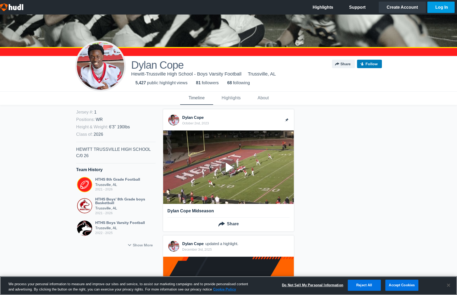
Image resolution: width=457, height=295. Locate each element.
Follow (371, 64)
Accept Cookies (402, 285)
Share (345, 64)
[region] (228, 285)
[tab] (196, 98)
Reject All (364, 285)
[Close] (448, 285)
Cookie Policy (224, 289)
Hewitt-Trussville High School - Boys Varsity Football (186, 74)
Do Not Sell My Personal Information (312, 285)
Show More (143, 245)
